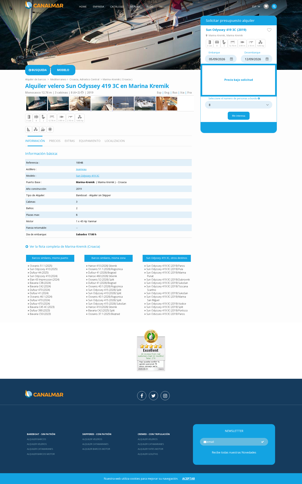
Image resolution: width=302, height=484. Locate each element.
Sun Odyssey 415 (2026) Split (104, 289)
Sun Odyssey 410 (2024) (43, 276)
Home (83, 6)
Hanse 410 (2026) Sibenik (102, 265)
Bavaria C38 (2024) (40, 283)
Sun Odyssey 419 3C (87, 175)
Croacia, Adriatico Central (84, 79)
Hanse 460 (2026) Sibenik (102, 276)
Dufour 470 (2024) (40, 289)
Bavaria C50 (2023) (40, 314)
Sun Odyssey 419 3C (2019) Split (164, 307)
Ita (182, 92)
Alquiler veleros (37, 444)
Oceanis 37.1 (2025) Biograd (104, 314)
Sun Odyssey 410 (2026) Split (104, 293)
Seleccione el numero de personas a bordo (232, 98)
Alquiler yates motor (150, 448)
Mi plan (135, 6)
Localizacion (115, 141)
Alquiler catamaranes (40, 448)
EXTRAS (70, 141)
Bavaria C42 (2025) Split (101, 310)
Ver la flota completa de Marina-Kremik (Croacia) (64, 246)
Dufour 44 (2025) (39, 272)
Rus (174, 92)
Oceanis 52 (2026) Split (101, 279)
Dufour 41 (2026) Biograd (102, 272)
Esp (159, 92)
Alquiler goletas (148, 454)
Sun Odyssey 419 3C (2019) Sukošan (167, 283)
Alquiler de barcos (36, 79)
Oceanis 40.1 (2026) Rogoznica (105, 286)
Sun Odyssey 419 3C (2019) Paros (165, 265)
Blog (149, 6)
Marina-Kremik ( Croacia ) (117, 79)
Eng (167, 92)
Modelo (63, 70)
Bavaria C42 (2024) (40, 286)
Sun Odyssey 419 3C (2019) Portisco (167, 310)
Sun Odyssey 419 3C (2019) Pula (164, 269)
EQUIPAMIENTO (89, 141)
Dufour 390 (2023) (40, 310)
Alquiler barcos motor (41, 454)
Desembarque (252, 52)
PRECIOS (54, 141)
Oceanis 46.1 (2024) (41, 296)
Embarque (214, 52)
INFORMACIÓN (35, 141)
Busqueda (39, 70)
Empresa (98, 6)
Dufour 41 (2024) (39, 293)
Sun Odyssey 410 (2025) (43, 269)
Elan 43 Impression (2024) (44, 279)
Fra (189, 92)
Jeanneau (81, 169)
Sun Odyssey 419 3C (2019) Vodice (166, 303)
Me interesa (238, 115)
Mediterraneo (58, 79)
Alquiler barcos (36, 439)
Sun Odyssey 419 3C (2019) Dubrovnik (168, 279)
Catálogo (117, 6)
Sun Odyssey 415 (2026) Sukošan (107, 303)
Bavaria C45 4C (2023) (42, 307)
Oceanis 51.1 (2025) (41, 265)
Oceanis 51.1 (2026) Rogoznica (105, 269)
